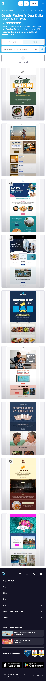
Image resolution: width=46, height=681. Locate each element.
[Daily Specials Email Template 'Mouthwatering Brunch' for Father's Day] (23, 316)
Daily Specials (24, 10)
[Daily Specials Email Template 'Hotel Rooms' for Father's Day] (23, 372)
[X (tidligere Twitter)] (33, 573)
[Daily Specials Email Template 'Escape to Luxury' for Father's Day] (23, 261)
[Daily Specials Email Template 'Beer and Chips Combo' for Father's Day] (23, 484)
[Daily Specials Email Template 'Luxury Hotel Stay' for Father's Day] (23, 149)
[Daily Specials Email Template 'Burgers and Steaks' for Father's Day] (23, 428)
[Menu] (42, 3)
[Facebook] (20, 573)
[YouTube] (40, 573)
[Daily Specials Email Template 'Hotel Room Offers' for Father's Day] (23, 205)
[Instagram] (27, 573)
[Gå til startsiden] (2, 3)
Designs (12, 42)
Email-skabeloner (7, 10)
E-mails (34, 42)
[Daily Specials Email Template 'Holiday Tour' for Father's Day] (23, 539)
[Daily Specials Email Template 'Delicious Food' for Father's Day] (23, 94)
